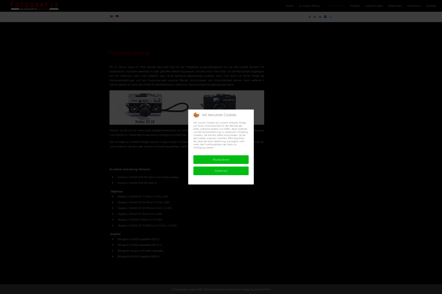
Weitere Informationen (213, 179)
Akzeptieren (221, 160)
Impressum (235, 179)
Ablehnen (221, 171)
